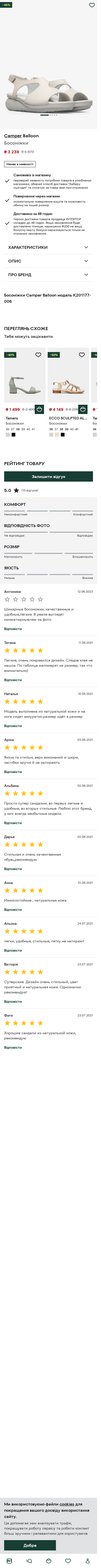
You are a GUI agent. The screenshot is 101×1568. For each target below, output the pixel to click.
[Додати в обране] (92, 5)
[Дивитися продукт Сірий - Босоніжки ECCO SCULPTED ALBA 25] (68, 375)
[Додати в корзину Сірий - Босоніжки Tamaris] (39, 409)
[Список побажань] (68, 1561)
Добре (30, 1545)
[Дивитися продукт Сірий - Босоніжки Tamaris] (25, 375)
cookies (67, 1504)
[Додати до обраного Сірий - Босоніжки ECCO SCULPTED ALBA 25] (82, 355)
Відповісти (13, 629)
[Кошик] (49, 1561)
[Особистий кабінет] (88, 1561)
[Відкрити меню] (29, 1561)
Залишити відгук (49, 476)
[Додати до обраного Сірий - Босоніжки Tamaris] (38, 355)
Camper (13, 135)
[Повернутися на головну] (9, 1561)
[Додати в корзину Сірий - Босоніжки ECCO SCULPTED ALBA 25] (83, 409)
